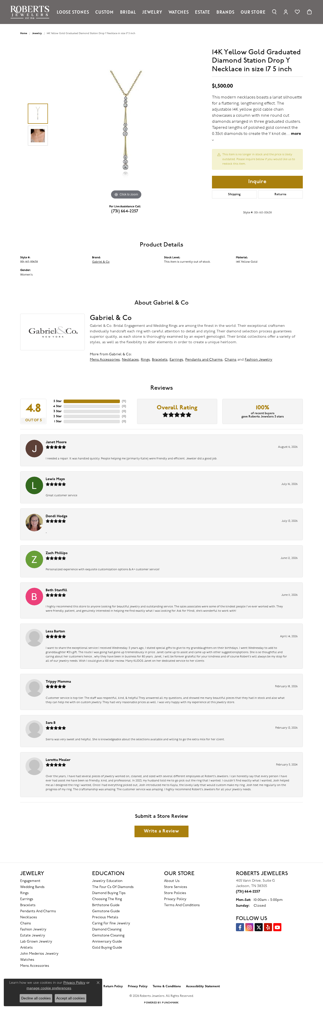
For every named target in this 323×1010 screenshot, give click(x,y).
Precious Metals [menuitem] (105, 917)
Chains (230, 360)
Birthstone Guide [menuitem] (106, 905)
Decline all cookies (36, 998)
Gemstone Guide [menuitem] (106, 911)
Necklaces (130, 360)
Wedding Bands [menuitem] (32, 887)
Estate (202, 12)
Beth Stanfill (56, 590)
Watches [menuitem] (27, 960)
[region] (126, 125)
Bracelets (160, 360)
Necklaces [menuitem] (28, 917)
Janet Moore (56, 442)
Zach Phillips (57, 553)
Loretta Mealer (58, 760)
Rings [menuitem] (24, 893)
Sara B (51, 723)
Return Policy (113, 986)
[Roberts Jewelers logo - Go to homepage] (31, 12)
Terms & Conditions (167, 986)
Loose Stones (73, 12)
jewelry (37, 33)
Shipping (234, 194)
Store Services (175, 887)
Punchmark (170, 1002)
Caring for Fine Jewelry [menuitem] (111, 923)
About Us (172, 881)
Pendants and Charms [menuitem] (38, 911)
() (124, 401)
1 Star (58, 421)
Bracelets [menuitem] (28, 905)
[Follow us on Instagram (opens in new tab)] (249, 927)
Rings (145, 360)
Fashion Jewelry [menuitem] (33, 929)
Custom (104, 12)
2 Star (57, 416)
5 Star (57, 401)
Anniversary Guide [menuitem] (107, 942)
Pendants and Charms (204, 360)
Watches (179, 12)
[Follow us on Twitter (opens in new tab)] (259, 927)
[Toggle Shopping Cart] (309, 11)
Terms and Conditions (182, 905)
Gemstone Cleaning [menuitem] (108, 936)
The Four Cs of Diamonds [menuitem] (113, 887)
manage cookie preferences (48, 988)
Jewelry (152, 12)
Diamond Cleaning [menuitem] (106, 929)
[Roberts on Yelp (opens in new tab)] (268, 927)
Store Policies (175, 893)
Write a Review (161, 831)
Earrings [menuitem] (26, 899)
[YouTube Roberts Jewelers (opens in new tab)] (277, 927)
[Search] (274, 11)
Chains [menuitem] (25, 923)
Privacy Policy (175, 899)
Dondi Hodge (56, 516)
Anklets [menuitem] (26, 948)
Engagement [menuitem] (30, 881)
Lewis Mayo (55, 479)
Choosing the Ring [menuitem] (107, 899)
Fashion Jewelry (258, 360)
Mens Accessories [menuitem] (34, 966)
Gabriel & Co (101, 261)
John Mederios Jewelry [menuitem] (39, 954)
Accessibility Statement (203, 986)
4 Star (57, 406)
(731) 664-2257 (125, 211)
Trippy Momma (58, 682)
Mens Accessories (105, 360)
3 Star (57, 411)
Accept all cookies (70, 998)
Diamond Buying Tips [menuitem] (109, 893)
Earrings (176, 360)
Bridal (128, 12)
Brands (225, 12)
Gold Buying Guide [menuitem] (107, 948)
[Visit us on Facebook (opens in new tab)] (240, 927)
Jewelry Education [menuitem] (107, 881)
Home (23, 33)
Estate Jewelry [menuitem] (32, 936)
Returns (281, 194)
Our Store (253, 12)
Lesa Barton (55, 631)
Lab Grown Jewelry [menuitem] (36, 942)
